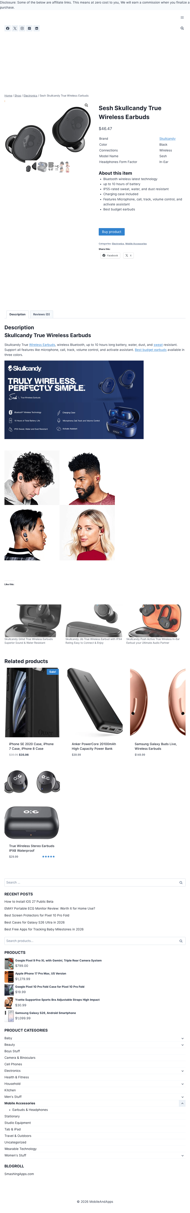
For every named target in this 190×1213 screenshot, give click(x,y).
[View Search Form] (182, 28)
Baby (8, 1038)
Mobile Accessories (136, 243)
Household (12, 1084)
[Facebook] (7, 28)
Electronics (118, 243)
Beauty (9, 1044)
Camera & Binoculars (19, 1058)
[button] (86, 105)
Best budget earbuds (151, 350)
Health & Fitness (16, 1077)
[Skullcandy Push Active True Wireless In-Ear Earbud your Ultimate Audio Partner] (155, 620)
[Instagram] (22, 28)
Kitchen (10, 1090)
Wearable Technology (20, 1149)
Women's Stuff (15, 1155)
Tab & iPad (12, 1129)
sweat (158, 345)
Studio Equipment (17, 1123)
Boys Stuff (12, 1051)
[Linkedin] (36, 28)
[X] (15, 28)
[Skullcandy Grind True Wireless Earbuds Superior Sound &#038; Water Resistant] (33, 620)
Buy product (111, 232)
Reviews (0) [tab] (41, 314)
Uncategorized (15, 1142)
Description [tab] (17, 314)
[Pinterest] (29, 28)
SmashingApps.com (19, 1174)
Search (182, 941)
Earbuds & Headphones (30, 1110)
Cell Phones (13, 1064)
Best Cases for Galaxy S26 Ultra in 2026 (34, 922)
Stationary (12, 1116)
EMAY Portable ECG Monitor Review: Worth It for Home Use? (49, 908)
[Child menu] (182, 1038)
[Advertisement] (95, 59)
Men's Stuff (13, 1097)
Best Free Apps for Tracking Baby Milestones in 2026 (44, 929)
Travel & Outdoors (17, 1136)
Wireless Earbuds (42, 345)
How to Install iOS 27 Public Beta (28, 901)
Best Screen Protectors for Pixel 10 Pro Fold (36, 915)
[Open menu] (182, 17)
